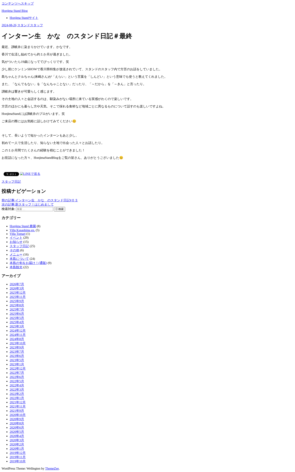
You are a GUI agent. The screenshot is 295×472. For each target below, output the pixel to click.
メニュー (16, 254)
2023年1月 (17, 364)
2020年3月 (17, 440)
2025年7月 (17, 309)
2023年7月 (17, 351)
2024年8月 (17, 339)
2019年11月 (18, 457)
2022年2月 (17, 394)
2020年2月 (17, 444)
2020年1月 (17, 448)
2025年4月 (17, 322)
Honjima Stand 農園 (23, 226)
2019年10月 (18, 461)
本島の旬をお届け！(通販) (28, 263)
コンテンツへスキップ (18, 3)
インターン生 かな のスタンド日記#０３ (40, 200)
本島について (19, 258)
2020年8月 (17, 423)
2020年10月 (18, 415)
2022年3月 (17, 389)
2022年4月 (17, 385)
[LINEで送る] (30, 173)
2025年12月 (18, 292)
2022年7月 (17, 372)
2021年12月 (18, 402)
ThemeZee (52, 468)
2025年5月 (17, 318)
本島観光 (16, 267)
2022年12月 (18, 368)
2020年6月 (17, 427)
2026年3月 (17, 288)
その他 (14, 250)
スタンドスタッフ (30, 25)
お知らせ (16, 242)
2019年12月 (18, 453)
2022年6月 (17, 377)
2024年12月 (18, 330)
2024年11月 (18, 334)
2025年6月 (17, 313)
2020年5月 (17, 431)
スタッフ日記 (11, 181)
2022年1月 (17, 398)
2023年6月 (17, 356)
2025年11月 (18, 297)
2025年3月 (17, 326)
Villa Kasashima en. (22, 230)
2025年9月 (17, 301)
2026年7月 (17, 284)
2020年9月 (17, 419)
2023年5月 (17, 360)
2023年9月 (17, 347)
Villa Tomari (17, 233)
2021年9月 (17, 410)
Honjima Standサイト (24, 17)
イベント (16, 237)
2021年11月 (18, 406)
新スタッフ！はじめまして (28, 204)
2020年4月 (17, 436)
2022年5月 (17, 381)
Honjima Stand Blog (15, 10)
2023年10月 (18, 343)
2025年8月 (17, 305)
